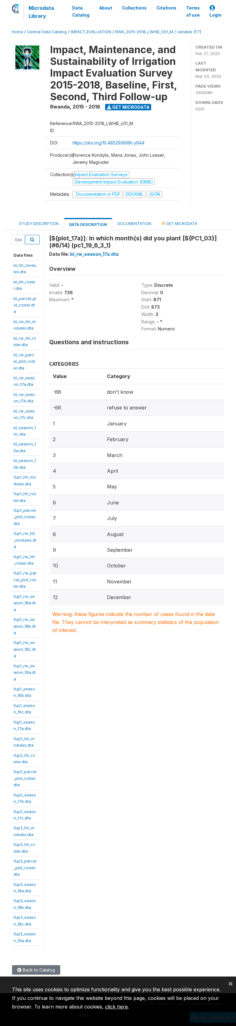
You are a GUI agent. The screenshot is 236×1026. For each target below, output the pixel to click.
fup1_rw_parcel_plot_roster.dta (25, 579)
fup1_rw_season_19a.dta (25, 672)
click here (116, 1007)
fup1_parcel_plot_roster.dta (25, 517)
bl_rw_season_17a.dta (94, 254)
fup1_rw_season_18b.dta (25, 626)
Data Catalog (80, 11)
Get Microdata (130, 107)
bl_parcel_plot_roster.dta (25, 305)
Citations (166, 8)
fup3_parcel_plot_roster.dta (25, 867)
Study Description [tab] (39, 223)
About (105, 8)
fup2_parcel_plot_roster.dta (25, 778)
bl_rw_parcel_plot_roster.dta (24, 361)
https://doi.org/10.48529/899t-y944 (108, 142)
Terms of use (193, 11)
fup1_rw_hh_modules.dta (25, 540)
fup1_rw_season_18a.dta (25, 603)
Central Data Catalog (47, 32)
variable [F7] (189, 32)
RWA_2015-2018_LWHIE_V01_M (144, 32)
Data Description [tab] (88, 224)
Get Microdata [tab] (181, 223)
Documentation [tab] (134, 223)
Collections (134, 8)
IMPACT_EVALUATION (91, 32)
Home (17, 32)
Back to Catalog (38, 970)
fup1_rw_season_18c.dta (25, 649)
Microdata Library (41, 12)
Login (216, 15)
